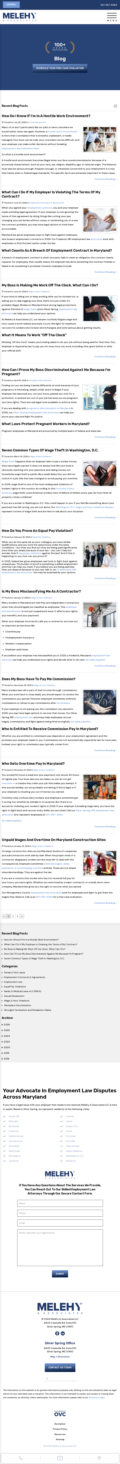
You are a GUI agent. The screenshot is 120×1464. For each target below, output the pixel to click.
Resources (60, 1434)
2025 (6, 1030)
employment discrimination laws (20, 148)
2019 (5, 1053)
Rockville (70, 1141)
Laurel (69, 1121)
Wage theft (8, 461)
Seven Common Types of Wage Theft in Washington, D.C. (34, 958)
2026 (6, 1024)
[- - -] (112, 15)
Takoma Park (72, 1146)
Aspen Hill (14, 1116)
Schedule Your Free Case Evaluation (60, 68)
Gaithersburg (16, 1136)
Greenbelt (14, 1146)
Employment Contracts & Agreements (46, 203)
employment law (68, 309)
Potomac (71, 1136)
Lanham (70, 1116)
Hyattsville (14, 1151)
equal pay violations (30, 553)
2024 (6, 1036)
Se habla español (95, 659)
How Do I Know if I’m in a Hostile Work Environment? (31, 939)
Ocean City (72, 1126)
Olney (69, 1131)
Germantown (16, 1141)
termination (63, 703)
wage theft (30, 309)
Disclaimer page (96, 1397)
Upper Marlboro (74, 1151)
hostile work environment (62, 131)
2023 (6, 1041)
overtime (7, 783)
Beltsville (13, 1121)
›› (22, 916)
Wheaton (71, 1160)
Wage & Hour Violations (39, 291)
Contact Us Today (60, 1367)
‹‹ (4, 916)
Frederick (14, 1131)
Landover (14, 1160)
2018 (5, 1058)
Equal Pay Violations (41, 537)
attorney (7, 313)
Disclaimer (60, 1424)
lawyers (109, 507)
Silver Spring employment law (30, 412)
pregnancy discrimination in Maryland (48, 408)
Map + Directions (60, 1356)
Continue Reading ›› (105, 179)
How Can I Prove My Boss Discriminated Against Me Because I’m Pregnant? (43, 953)
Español (11, 4)
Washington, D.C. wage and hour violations (80, 507)
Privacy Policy (60, 1429)
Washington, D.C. (75, 1155)
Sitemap (60, 1439)
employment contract (39, 207)
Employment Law (13, 981)
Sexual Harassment (37, 122)
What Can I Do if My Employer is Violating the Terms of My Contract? (40, 944)
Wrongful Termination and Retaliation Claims (27, 1010)
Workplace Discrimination (40, 380)
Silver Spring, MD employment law (95, 810)
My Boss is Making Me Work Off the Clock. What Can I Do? (35, 949)
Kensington (15, 1155)
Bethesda (14, 1126)
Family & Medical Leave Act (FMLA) (22, 991)
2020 (6, 1047)
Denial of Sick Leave (14, 972)
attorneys (96, 239)
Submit (60, 1273)
